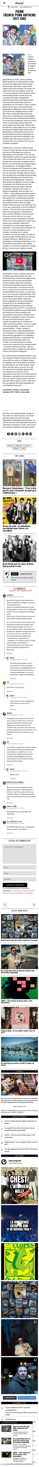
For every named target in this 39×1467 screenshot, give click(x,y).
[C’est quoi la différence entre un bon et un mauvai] (19, 1223)
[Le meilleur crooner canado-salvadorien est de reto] (19, 1337)
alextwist (10, 595)
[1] (11, 303)
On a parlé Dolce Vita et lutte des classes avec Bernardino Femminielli (18, 971)
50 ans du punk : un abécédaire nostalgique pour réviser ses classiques (17, 528)
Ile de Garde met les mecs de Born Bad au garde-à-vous (18, 565)
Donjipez (9, 713)
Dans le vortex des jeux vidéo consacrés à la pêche (19, 940)
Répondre (10, 653)
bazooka (10, 446)
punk (23, 449)
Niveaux (16, 449)
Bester (15, 7)
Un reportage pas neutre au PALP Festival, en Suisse (17, 1064)
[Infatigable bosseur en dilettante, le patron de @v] (19, 1375)
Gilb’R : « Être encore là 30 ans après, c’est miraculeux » (16, 1002)
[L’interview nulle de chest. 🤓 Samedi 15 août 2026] (19, 1185)
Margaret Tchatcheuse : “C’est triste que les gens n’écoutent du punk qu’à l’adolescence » (19, 490)
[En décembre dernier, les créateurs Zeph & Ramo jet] (19, 1299)
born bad (19, 446)
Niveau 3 (28, 446)
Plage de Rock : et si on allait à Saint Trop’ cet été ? (18, 1032)
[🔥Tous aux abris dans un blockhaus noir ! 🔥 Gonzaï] (19, 1261)
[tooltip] (8, 434)
